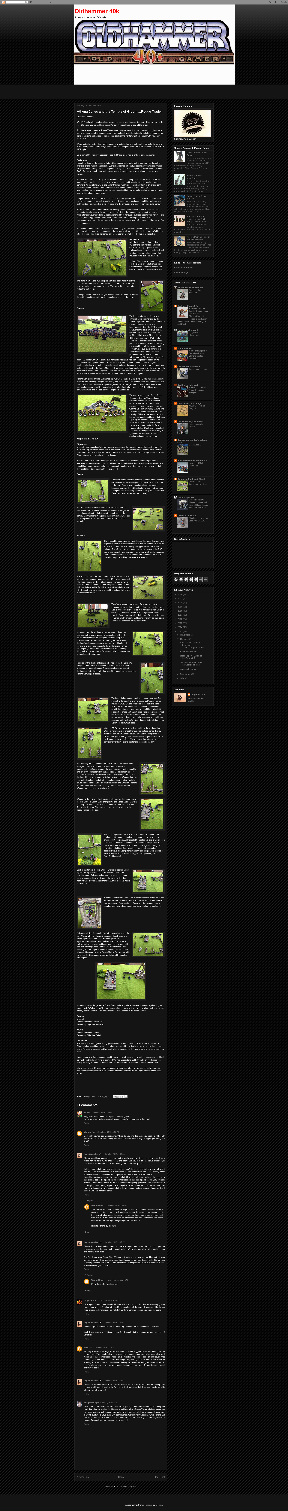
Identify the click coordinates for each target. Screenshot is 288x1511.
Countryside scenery (198, 369)
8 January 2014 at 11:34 (110, 1403)
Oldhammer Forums (184, 267)
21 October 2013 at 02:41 (108, 1132)
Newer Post (83, 1477)
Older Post (159, 1477)
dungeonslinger (91, 1403)
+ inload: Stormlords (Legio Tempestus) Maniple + (198, 390)
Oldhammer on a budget (189, 403)
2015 (180, 623)
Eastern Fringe (181, 272)
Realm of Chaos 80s (187, 306)
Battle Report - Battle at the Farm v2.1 (191, 657)
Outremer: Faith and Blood (191, 479)
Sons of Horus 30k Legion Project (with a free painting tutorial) (197, 219)
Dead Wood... (195, 445)
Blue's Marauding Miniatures (192, 460)
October (184, 639)
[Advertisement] (129, 91)
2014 (180, 627)
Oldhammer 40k (96, 11)
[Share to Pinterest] (126, 1096)
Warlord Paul (90, 1132)
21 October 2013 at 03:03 (113, 1154)
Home (121, 1477)
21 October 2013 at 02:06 (101, 1113)
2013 (180, 631)
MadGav (88, 1347)
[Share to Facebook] (123, 1096)
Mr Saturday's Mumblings (190, 287)
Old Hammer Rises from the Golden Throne (191, 663)
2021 (180, 598)
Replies (90, 1200)
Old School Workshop (188, 366)
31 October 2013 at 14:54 (113, 1381)
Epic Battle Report (188, 651)
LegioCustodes (91, 1154)
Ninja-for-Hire (90, 1300)
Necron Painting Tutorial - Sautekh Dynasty (199, 238)
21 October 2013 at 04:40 (115, 1205)
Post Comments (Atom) (127, 1487)
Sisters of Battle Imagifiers (194, 176)
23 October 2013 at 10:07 (108, 1300)
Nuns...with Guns (188, 669)
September (185, 674)
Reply (86, 1123)
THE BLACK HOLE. (187, 515)
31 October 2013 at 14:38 (103, 1347)
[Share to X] (120, 1096)
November (185, 635)
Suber (87, 1113)
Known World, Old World (190, 421)
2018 (180, 611)
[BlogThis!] (117, 1096)
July (182, 678)
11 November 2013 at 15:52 (116, 1280)
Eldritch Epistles (185, 497)
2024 (180, 594)
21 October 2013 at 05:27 (113, 1242)
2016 (180, 619)
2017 (180, 615)
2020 (180, 602)
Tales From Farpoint (187, 330)
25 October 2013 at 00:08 (113, 1323)
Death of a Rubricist (187, 385)
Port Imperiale (184, 348)
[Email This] (114, 1096)
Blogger (159, 1505)
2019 (180, 607)
